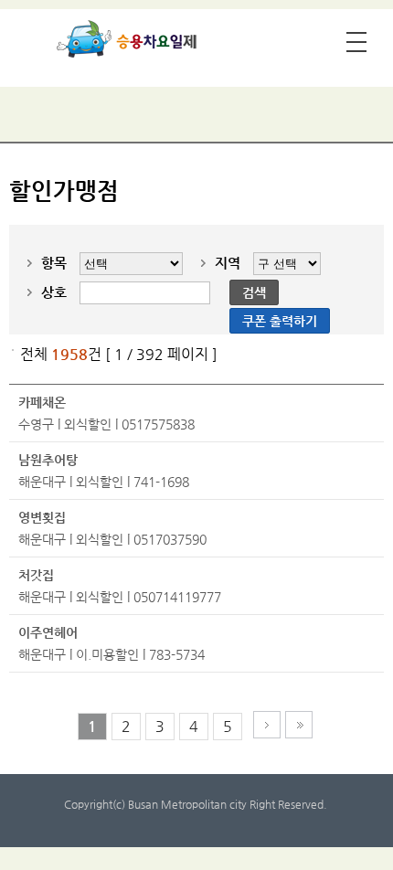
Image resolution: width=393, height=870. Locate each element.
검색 (254, 292)
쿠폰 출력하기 (279, 320)
